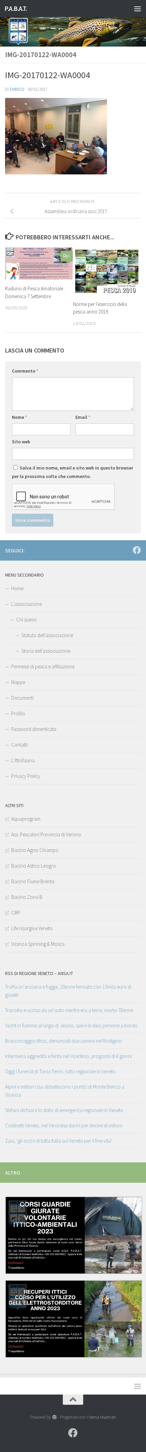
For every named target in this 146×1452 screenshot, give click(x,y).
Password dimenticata (33, 729)
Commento (25, 371)
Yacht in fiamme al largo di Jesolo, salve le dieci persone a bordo (71, 1025)
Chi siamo (26, 619)
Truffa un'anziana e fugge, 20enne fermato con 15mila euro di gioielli (68, 991)
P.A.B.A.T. (15, 8)
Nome (19, 417)
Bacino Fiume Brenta (32, 881)
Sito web (21, 442)
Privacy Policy (25, 776)
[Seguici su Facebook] (137, 550)
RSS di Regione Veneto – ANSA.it (39, 973)
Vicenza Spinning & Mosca (38, 944)
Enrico (17, 89)
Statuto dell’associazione (47, 635)
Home (17, 588)
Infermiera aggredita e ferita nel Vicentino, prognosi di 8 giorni (68, 1056)
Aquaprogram (25, 819)
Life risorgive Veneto (32, 928)
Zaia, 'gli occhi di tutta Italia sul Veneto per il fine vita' (58, 1141)
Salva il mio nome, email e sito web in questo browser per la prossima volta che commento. (72, 472)
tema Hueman (103, 1417)
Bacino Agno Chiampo (34, 850)
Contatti (19, 744)
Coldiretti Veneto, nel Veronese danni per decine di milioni (63, 1125)
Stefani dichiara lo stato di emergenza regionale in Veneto (64, 1110)
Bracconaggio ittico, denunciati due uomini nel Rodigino (63, 1041)
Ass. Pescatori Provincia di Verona (46, 834)
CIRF (15, 912)
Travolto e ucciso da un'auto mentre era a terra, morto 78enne (69, 1010)
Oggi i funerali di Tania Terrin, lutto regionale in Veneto (60, 1071)
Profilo (18, 713)
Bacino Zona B (26, 897)
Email (82, 417)
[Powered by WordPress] (54, 1417)
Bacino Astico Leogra (33, 865)
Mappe (18, 682)
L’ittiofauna (23, 760)
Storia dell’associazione (45, 651)
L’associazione (26, 604)
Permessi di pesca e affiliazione (42, 666)
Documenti (22, 698)
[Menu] (137, 8)
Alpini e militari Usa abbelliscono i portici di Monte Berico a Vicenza (64, 1090)
